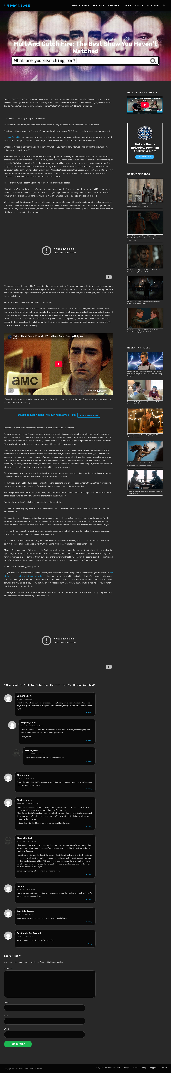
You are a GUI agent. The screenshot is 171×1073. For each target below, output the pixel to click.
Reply (90, 712)
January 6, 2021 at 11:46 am (34, 754)
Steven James (31, 750)
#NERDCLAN (113, 5)
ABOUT (138, 5)
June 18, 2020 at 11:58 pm (25, 778)
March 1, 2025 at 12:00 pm (26, 889)
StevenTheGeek (24, 838)
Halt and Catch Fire (12, 137)
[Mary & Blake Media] (17, 5)
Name (7, 1002)
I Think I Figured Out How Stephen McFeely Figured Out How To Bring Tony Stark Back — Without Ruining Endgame (144, 374)
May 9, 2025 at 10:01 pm (25, 936)
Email (7, 1015)
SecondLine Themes (34, 1068)
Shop (144, 1067)
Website (7, 1029)
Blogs (126, 1067)
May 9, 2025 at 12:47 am (25, 914)
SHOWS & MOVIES (79, 5)
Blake (94, 57)
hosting (20, 886)
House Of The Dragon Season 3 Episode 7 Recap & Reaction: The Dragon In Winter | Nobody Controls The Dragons (144, 238)
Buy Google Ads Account (29, 933)
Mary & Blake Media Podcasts (108, 1067)
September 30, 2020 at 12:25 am (28, 803)
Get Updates (153, 5)
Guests (135, 1067)
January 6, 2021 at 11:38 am (26, 841)
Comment (8, 968)
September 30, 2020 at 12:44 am (32, 726)
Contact (164, 1067)
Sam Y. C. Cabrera (25, 911)
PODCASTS (97, 5)
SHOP (127, 5)
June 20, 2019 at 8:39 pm (25, 699)
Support (153, 1067)
